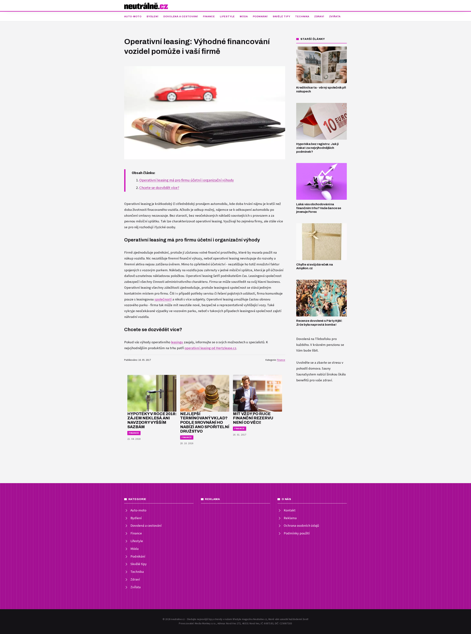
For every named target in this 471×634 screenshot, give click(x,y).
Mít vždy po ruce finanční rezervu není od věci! (253, 418)
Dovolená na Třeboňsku (313, 339)
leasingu (177, 342)
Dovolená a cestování (180, 16)
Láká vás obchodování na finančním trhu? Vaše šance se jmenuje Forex (318, 208)
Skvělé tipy (281, 16)
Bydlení (152, 16)
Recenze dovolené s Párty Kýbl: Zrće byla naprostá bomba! (319, 322)
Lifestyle (227, 16)
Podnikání (260, 16)
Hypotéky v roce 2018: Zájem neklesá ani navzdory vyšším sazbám (151, 420)
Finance (209, 16)
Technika (302, 16)
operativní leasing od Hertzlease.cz (210, 348)
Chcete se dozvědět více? (159, 187)
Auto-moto (133, 16)
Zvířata (335, 16)
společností (163, 299)
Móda (244, 16)
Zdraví (319, 16)
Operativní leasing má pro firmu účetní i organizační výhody (186, 180)
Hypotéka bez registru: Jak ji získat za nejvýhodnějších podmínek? (317, 147)
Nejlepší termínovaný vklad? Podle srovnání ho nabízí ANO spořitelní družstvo (204, 422)
